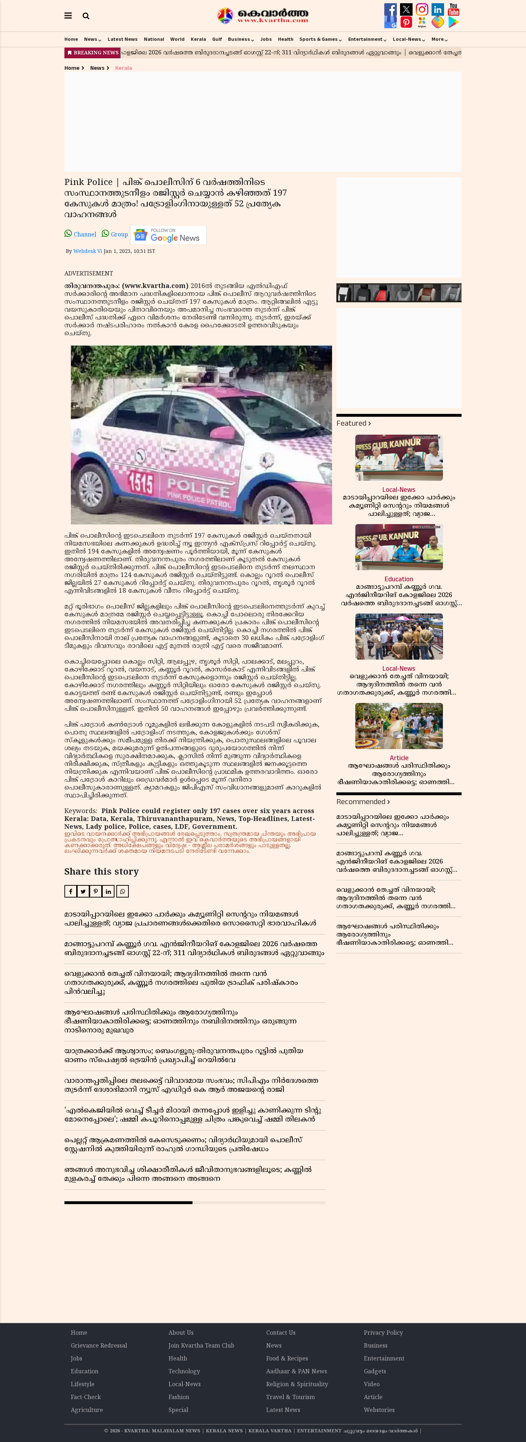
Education (84, 1371)
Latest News (123, 39)
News (90, 39)
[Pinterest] (407, 22)
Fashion (179, 1397)
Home (71, 39)
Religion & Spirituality (297, 1384)
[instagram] (423, 9)
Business (239, 39)
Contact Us (281, 1333)
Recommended (360, 801)
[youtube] (454, 9)
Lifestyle (82, 1384)
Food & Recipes (287, 1359)
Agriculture (87, 1410)
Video (372, 1384)
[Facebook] (391, 9)
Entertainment (365, 39)
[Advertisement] (263, 122)
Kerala (198, 39)
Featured (351, 423)
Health (285, 39)
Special (178, 1410)
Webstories (379, 1410)
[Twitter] (407, 9)
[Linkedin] (439, 9)
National (154, 39)
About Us (181, 1333)
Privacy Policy (383, 1333)
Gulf (217, 39)
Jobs (266, 39)
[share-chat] (439, 22)
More (438, 39)
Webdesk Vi (87, 252)
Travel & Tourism (290, 1397)
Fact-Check (86, 1397)
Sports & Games (318, 39)
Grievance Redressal (99, 1346)
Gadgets (375, 1371)
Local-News (407, 39)
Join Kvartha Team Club (201, 1346)
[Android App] (454, 22)
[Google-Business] (391, 22)
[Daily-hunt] (423, 22)
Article (373, 1397)
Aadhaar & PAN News (296, 1371)
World (177, 39)
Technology (184, 1371)
